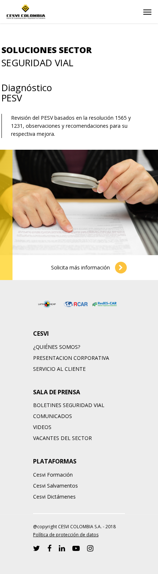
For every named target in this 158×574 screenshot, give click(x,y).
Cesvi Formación (53, 474)
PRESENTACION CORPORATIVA (71, 357)
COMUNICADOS (52, 416)
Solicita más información (81, 267)
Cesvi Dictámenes (54, 496)
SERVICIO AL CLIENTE (59, 368)
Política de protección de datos (65, 535)
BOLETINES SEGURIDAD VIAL (68, 405)
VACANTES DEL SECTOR (62, 438)
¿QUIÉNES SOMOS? (56, 346)
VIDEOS (42, 427)
